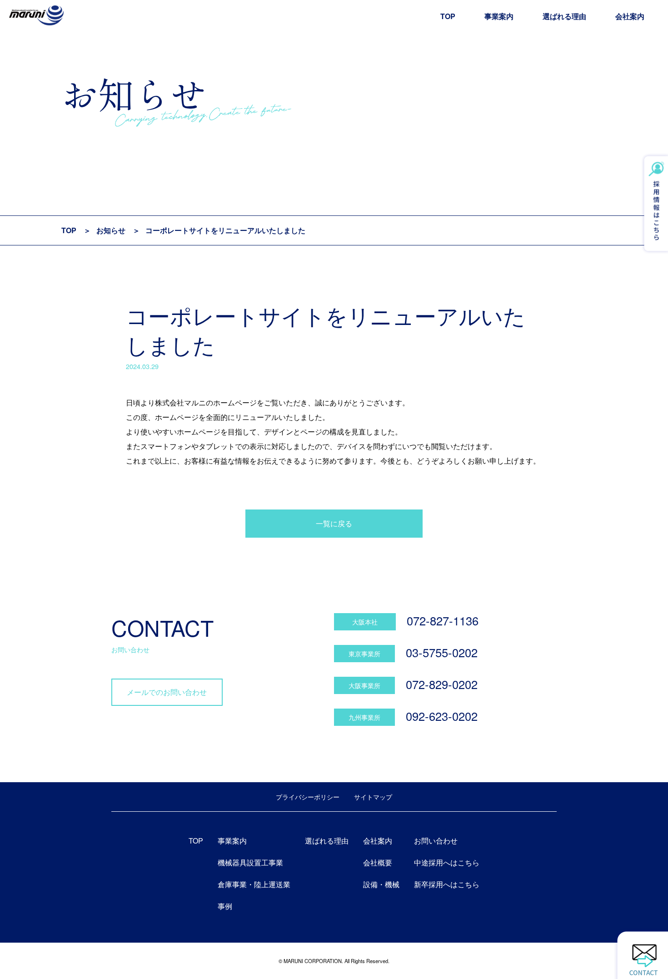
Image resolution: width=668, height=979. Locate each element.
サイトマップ (373, 796)
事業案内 (498, 16)
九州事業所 (364, 717)
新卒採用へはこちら (446, 884)
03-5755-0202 (442, 652)
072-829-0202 (442, 684)
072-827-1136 (443, 620)
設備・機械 (381, 884)
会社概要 (377, 862)
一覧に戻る (334, 523)
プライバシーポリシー (307, 796)
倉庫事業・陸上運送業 (254, 884)
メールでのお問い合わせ (167, 692)
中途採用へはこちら (446, 862)
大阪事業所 (364, 685)
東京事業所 (364, 653)
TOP (447, 16)
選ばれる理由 (564, 16)
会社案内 (629, 16)
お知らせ (110, 230)
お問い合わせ (436, 840)
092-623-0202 (442, 716)
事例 (225, 906)
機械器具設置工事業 (250, 862)
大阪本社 (365, 621)
